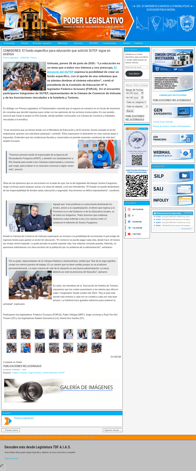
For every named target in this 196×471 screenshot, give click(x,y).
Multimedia (62, 43)
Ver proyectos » (187, 228)
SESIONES (93, 43)
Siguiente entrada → (112, 430)
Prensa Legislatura (11, 58)
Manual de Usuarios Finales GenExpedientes (172, 126)
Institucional (9, 43)
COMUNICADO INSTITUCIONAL (173, 95)
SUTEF (62, 373)
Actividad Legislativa (42, 43)
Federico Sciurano (19, 373)
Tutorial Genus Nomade (163, 122)
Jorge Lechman (34, 373)
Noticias (24, 43)
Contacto (139, 43)
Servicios (78, 43)
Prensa (33, 58)
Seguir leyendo (11, 458)
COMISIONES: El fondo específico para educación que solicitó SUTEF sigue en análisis (56, 52)
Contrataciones (109, 43)
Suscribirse (134, 74)
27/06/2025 (24, 58)
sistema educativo (49, 373)
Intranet (126, 43)
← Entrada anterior (10, 430)
